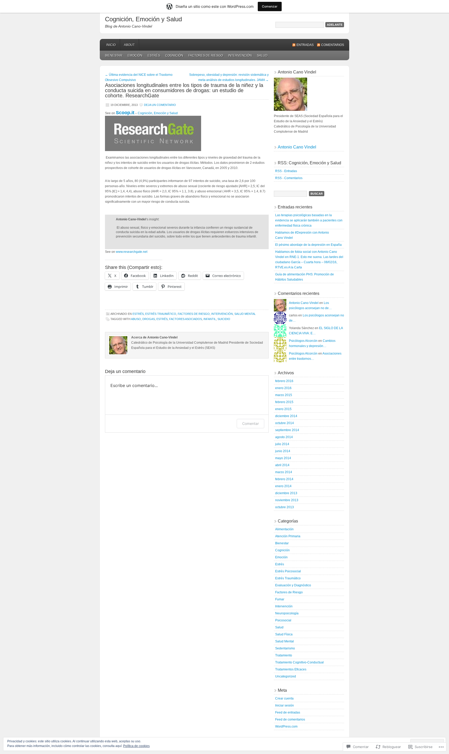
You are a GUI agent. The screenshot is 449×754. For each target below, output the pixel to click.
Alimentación (284, 529)
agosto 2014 (284, 437)
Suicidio (223, 319)
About (129, 45)
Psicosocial (283, 620)
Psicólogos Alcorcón (303, 341)
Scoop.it (125, 112)
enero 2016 (283, 388)
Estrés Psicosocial (288, 571)
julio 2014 (282, 444)
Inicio (111, 45)
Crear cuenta (284, 698)
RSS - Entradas (286, 171)
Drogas (148, 319)
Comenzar (270, 6)
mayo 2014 (283, 458)
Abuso (136, 319)
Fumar (279, 599)
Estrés (154, 55)
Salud (262, 55)
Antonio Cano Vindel (297, 147)
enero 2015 (283, 409)
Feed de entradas (287, 712)
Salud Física (284, 634)
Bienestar (113, 55)
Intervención (240, 55)
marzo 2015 (283, 395)
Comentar (250, 423)
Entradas (305, 45)
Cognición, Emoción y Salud (143, 19)
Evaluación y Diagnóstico (293, 585)
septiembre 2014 (287, 430)
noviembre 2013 (286, 500)
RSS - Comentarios (288, 178)
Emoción (135, 55)
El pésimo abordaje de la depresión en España (308, 245)
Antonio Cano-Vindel (304, 303)
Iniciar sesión (284, 705)
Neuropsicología (287, 613)
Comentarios (332, 45)
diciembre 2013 (286, 493)
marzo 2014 (283, 472)
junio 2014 (282, 451)
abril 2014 (282, 465)
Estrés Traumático (160, 313)
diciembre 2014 (286, 416)
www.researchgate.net (131, 252)
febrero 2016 (284, 381)
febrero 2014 (284, 479)
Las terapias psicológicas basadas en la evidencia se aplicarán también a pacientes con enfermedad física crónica (308, 220)
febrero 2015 (284, 402)
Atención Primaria (287, 536)
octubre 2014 (284, 423)
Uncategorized (285, 676)
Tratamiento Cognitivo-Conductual (299, 662)
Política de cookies (136, 746)
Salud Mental (245, 313)
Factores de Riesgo (205, 55)
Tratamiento (283, 655)
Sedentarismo (285, 648)
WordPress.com (286, 726)
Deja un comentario (160, 104)
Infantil (209, 319)
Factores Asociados (185, 319)
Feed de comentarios (290, 719)
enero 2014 (283, 486)
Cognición (174, 55)
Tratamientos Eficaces (290, 669)
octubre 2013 (284, 507)
